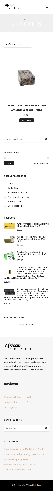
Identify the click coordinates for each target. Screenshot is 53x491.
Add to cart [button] (26, 120)
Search (46, 139)
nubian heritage (11, 402)
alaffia (29, 397)
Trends (29, 402)
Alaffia (11, 183)
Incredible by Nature (17, 192)
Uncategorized (15, 206)
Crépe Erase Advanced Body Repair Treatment (26, 449)
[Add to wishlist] (25, 97)
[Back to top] (50, 488)
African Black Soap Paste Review (19, 464)
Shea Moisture (14, 201)
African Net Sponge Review (16, 459)
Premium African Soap (18, 197)
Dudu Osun (13, 188)
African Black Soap (13, 397)
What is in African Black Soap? (18, 469)
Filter (9, 163)
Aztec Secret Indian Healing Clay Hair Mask (24, 454)
